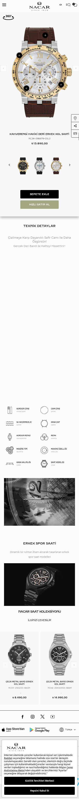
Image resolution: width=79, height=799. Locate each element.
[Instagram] (33, 717)
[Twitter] (43, 717)
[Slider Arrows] (3, 68)
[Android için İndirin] (39, 729)
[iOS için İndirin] (13, 729)
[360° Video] (8, 17)
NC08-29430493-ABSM (60, 688)
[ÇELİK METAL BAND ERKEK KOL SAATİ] (19, 655)
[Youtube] (52, 717)
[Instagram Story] (60, 5)
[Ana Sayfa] (39, 6)
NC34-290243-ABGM (19, 688)
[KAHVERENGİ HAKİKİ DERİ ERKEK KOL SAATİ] (56, 166)
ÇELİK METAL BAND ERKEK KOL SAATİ (19, 683)
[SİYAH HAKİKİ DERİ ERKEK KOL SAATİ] (23, 166)
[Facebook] (23, 717)
